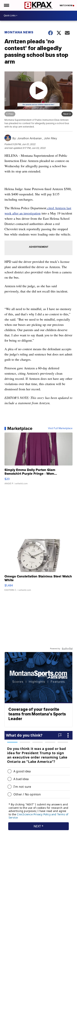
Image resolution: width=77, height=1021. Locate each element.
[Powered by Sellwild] (67, 648)
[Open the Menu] (6, 5)
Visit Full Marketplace (60, 428)
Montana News (18, 32)
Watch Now (66, 5)
